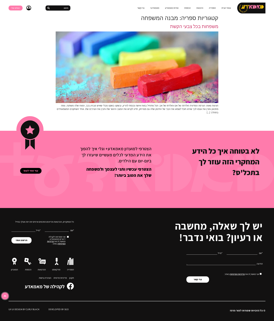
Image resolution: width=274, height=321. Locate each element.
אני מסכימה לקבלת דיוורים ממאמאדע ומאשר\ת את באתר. (56, 240)
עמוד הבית (226, 8)
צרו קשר (140, 8)
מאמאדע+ (154, 8)
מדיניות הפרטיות (237, 274)
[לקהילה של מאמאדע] (70, 286)
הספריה (212, 8)
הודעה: (259, 264)
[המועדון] (14, 261)
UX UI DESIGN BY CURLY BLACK (24, 309)
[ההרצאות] (42, 261)
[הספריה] (70, 261)
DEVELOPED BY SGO (59, 309)
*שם (261, 253)
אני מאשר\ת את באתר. (241, 274)
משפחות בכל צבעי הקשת (194, 26)
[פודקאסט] (56, 261)
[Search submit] (48, 8)
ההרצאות (42, 269)
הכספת (187, 8)
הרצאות (199, 8)
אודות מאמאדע (172, 8)
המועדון (14, 269)
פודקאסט (56, 269)
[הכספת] (27, 261)
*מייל (220, 253)
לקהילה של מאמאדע (45, 286)
